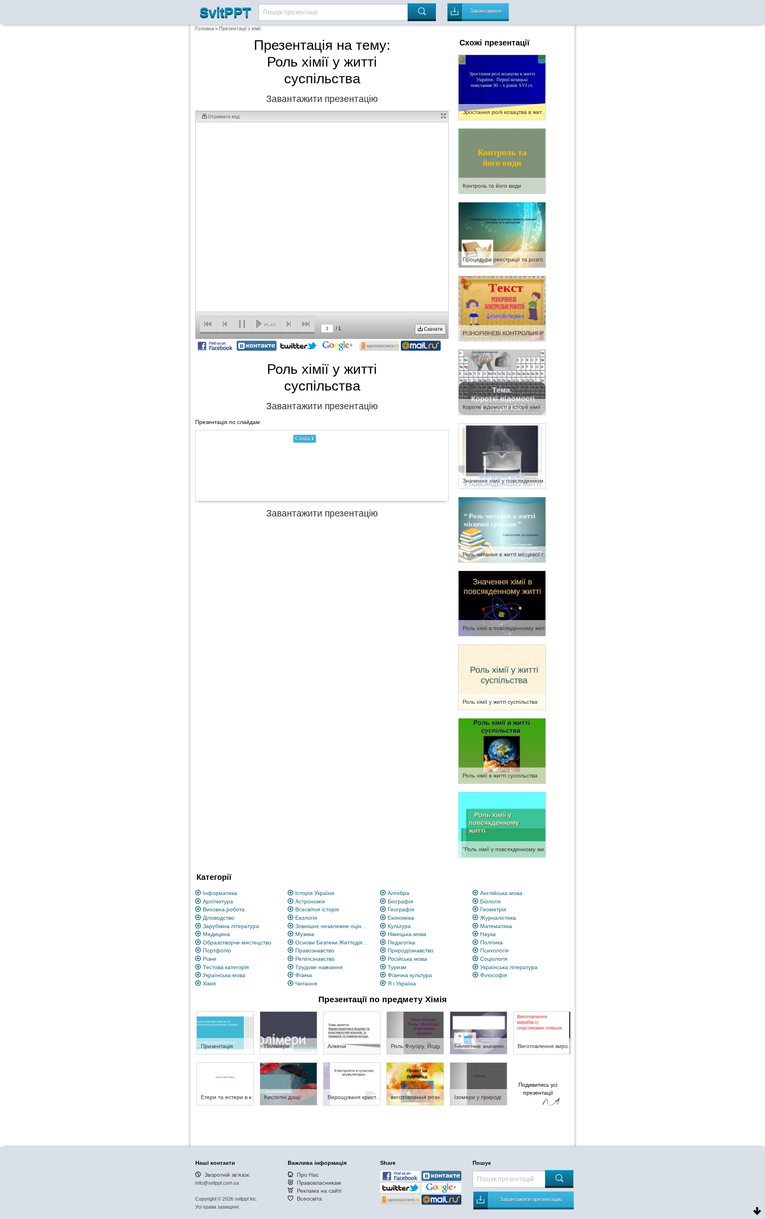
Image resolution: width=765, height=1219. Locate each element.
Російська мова (407, 959)
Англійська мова (501, 893)
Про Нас (308, 1175)
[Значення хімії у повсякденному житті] (502, 455)
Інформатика (220, 893)
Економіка (401, 918)
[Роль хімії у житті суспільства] (502, 676)
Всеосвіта (309, 1198)
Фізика (303, 975)
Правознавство (314, 950)
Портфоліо (217, 950)
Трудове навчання (319, 967)
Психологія (494, 950)
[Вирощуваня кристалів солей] (352, 1083)
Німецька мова (407, 934)
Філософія (493, 975)
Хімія (209, 983)
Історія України (314, 893)
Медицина (216, 934)
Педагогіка (401, 942)
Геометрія (493, 909)
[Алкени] (352, 1032)
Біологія (490, 901)
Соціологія (494, 959)
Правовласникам (319, 1183)
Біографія (400, 901)
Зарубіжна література (231, 926)
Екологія (306, 918)
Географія (401, 909)
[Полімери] (288, 1032)
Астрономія (310, 901)
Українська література (508, 967)
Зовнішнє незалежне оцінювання (333, 926)
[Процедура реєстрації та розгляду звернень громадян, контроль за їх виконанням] (502, 234)
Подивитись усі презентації (537, 1089)
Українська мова (224, 975)
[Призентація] (225, 1032)
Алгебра (398, 893)
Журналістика (498, 918)
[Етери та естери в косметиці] (225, 1083)
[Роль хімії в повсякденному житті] (502, 603)
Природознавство (411, 950)
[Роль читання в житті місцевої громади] (502, 529)
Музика (304, 934)
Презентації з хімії (240, 28)
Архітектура (218, 901)
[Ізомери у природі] (478, 1083)
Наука (488, 934)
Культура (399, 926)
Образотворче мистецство (237, 942)
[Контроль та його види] (502, 160)
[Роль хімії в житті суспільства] (502, 750)
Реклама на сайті (319, 1191)
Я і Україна (402, 983)
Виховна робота (224, 909)
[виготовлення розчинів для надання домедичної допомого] (415, 1083)
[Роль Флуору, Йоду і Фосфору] (415, 1032)
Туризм (397, 967)
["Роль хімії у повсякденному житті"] (502, 824)
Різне (209, 959)
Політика (491, 942)
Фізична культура (410, 975)
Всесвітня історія (317, 909)
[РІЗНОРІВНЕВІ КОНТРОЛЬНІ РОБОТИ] (502, 308)
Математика (496, 926)
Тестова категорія (226, 967)
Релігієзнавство (315, 959)
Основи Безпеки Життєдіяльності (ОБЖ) (333, 942)
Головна (204, 28)
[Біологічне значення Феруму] (478, 1032)
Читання (306, 983)
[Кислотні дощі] (288, 1083)
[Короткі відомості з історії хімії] (502, 382)
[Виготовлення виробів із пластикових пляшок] (542, 1032)
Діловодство (218, 918)
